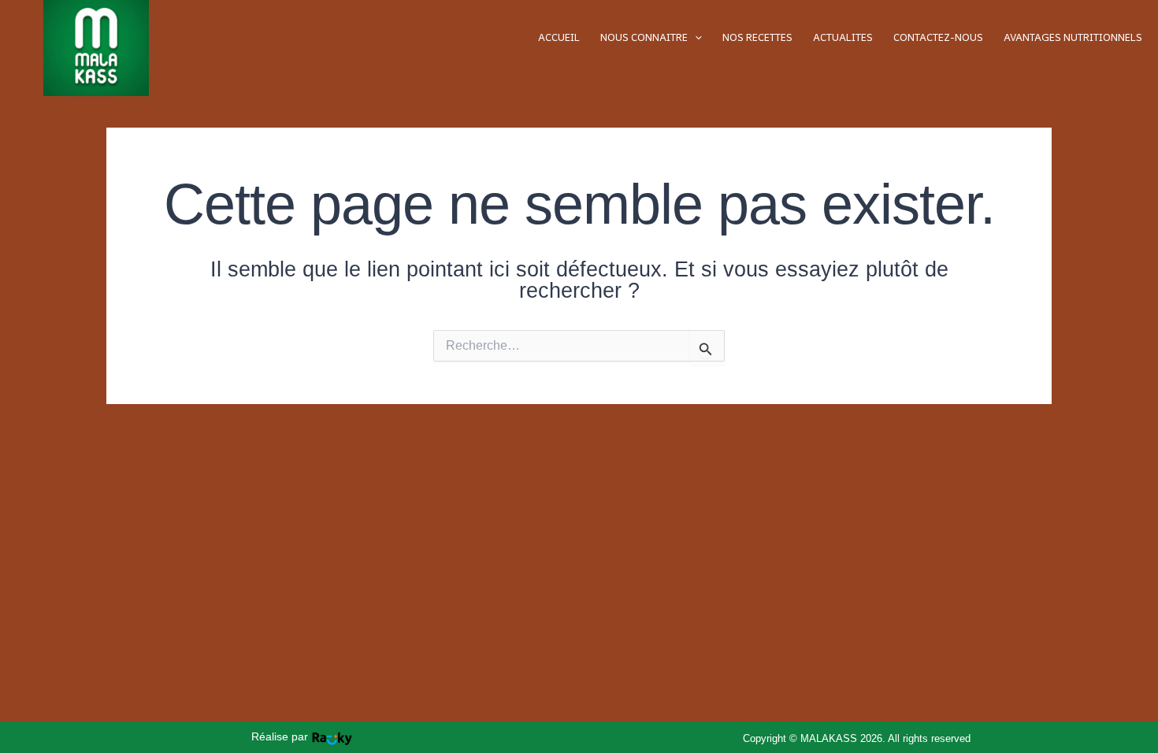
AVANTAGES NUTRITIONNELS (1073, 37)
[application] (695, 37)
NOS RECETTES (757, 37)
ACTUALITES (843, 37)
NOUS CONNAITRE (644, 37)
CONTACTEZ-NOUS (938, 37)
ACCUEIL (559, 37)
